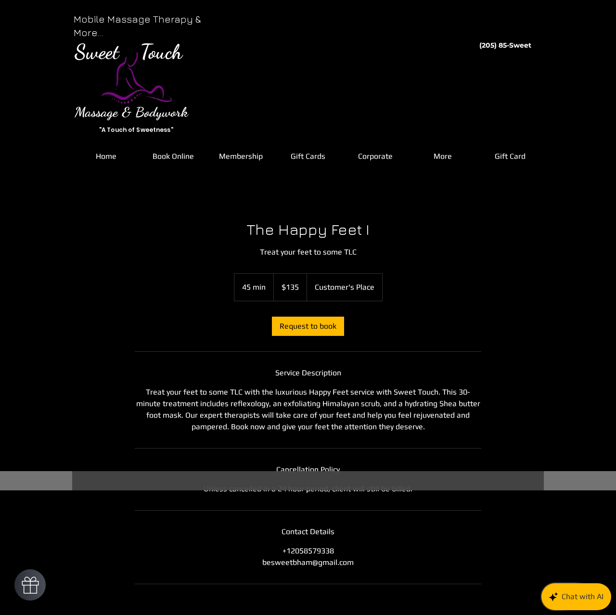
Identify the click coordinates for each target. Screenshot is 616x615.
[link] (308, 326)
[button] (173, 156)
